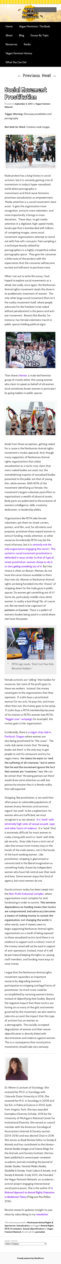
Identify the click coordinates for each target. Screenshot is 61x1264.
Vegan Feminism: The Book (34, 26)
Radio (27, 44)
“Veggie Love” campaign (18, 719)
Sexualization (23, 1225)
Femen (23, 375)
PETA (7, 1228)
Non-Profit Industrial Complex (26, 893)
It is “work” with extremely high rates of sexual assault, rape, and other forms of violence (30, 824)
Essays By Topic (40, 35)
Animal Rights (47, 1225)
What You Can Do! (16, 62)
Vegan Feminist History (19, 53)
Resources (11, 44)
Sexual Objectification (33, 1228)
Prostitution (16, 1228)
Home (9, 26)
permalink (40, 1232)
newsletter (42, 1214)
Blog (21, 35)
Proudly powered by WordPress (30, 1258)
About (9, 35)
